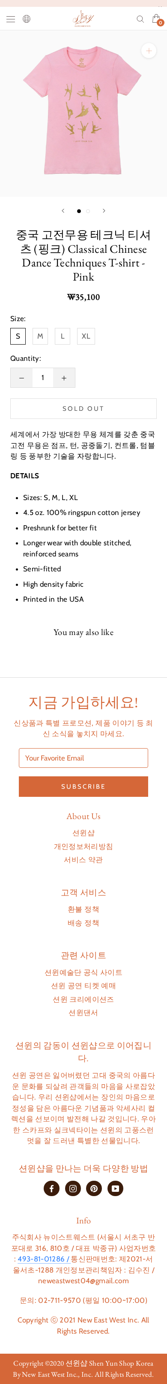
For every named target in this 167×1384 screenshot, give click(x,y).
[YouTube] (115, 1188)
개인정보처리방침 (83, 846)
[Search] (140, 18)
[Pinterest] (94, 1188)
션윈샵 (83, 832)
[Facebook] (51, 1188)
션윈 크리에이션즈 (83, 999)
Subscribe (83, 786)
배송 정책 (83, 923)
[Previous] (63, 211)
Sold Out (83, 409)
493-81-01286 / (44, 1259)
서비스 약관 (83, 859)
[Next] (104, 211)
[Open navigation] (10, 18)
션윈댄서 (83, 1012)
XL (86, 336)
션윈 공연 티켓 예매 (83, 985)
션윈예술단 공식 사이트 (83, 972)
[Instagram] (73, 1188)
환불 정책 (83, 909)
